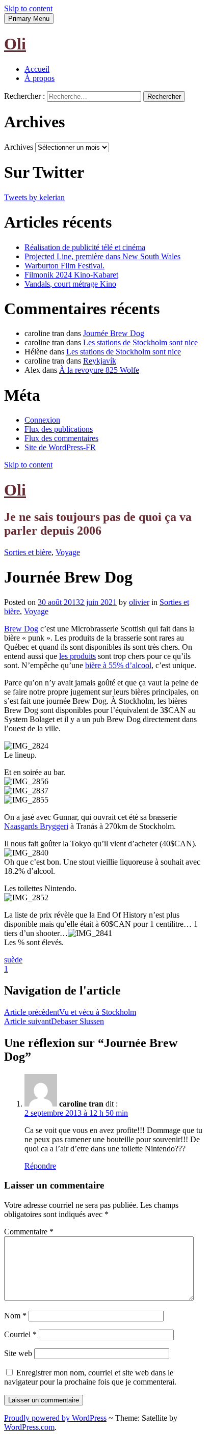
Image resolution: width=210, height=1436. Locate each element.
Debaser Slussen (54, 1021)
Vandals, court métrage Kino (70, 284)
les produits (77, 656)
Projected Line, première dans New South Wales (102, 256)
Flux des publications (58, 429)
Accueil (36, 69)
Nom (15, 1315)
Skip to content (28, 8)
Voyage (68, 552)
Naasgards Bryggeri (36, 826)
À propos (39, 78)
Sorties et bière (27, 552)
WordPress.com (29, 1427)
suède (13, 959)
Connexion (42, 420)
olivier (139, 602)
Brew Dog (21, 628)
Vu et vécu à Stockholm (70, 1012)
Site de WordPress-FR (60, 447)
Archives (18, 147)
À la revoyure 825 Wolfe (99, 370)
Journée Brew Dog (113, 333)
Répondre (40, 1166)
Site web (18, 1353)
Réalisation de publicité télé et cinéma (84, 247)
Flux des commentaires (61, 438)
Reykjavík (99, 360)
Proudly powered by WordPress (55, 1418)
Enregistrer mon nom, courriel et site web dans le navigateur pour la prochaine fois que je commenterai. (90, 1377)
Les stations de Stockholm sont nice (140, 342)
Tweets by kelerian (34, 197)
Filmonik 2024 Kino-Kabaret (71, 274)
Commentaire (29, 1231)
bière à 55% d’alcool (118, 665)
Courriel (20, 1334)
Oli (15, 44)
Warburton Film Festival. (64, 265)
